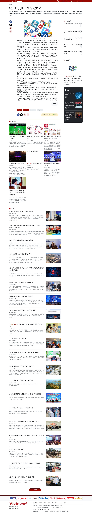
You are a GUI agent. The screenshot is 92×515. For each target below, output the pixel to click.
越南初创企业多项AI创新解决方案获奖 (21, 296)
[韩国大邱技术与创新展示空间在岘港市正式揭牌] (53, 426)
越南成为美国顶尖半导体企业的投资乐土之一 (73, 32)
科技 (10, 4)
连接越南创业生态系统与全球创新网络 (21, 282)
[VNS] (43, 498)
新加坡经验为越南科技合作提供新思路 (21, 240)
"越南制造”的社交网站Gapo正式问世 (17, 137)
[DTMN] (61, 498)
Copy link (10, 31)
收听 (68, 96)
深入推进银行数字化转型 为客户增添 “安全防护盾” (24, 352)
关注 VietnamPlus (46, 114)
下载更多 (35, 489)
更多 (12, 208)
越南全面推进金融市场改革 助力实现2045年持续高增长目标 (73, 38)
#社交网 (19, 110)
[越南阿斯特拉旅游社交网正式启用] (52, 156)
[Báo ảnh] (70, 498)
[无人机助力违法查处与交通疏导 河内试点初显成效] (53, 467)
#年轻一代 (33, 110)
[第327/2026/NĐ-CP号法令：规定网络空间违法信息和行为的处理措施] (53, 272)
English (63, 1)
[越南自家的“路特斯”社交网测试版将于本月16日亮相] (52, 129)
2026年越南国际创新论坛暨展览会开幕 (21, 408)
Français (67, 1)
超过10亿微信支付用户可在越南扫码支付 (73, 23)
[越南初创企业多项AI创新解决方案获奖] (53, 300)
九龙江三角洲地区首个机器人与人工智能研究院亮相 (25, 394)
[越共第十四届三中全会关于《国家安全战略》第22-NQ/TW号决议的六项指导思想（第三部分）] (73, 68)
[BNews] (30, 498)
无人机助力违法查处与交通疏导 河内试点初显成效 (24, 463)
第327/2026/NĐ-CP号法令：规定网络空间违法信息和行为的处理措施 (26, 269)
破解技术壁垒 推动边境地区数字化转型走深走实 (73, 52)
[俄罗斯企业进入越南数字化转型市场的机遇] (53, 314)
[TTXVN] (13, 498)
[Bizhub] (35, 498)
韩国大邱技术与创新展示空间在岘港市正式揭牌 (23, 421)
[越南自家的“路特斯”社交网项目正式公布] (35, 129)
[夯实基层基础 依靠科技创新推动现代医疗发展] (53, 328)
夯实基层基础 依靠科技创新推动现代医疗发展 (26, 325)
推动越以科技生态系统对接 (17, 338)
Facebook (10, 21)
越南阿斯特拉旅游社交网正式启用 (52, 164)
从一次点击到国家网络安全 (69, 93)
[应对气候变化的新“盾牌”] (53, 453)
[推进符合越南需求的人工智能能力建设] (53, 216)
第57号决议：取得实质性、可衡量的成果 (21, 477)
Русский (78, 1)
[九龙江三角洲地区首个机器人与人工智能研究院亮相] (53, 398)
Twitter (10, 25)
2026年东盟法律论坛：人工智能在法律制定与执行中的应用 (26, 436)
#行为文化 (26, 110)
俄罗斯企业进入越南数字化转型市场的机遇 (22, 310)
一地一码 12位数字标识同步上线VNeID (21, 380)
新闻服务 (61, 502)
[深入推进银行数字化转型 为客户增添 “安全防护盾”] (53, 356)
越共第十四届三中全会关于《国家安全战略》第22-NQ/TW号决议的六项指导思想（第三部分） (73, 79)
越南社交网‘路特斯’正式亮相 (17, 163)
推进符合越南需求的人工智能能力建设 (21, 212)
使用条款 (41, 502)
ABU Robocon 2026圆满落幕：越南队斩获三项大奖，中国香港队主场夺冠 (26, 227)
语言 (52, 502)
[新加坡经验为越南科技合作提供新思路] (53, 244)
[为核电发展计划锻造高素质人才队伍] (53, 258)
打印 (10, 28)
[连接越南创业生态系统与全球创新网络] (53, 286)
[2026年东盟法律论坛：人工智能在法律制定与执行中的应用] (53, 440)
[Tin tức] (23, 498)
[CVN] (52, 498)
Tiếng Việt (58, 1)
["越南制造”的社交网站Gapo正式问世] (17, 129)
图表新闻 (68, 60)
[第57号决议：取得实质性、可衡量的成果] (53, 481)
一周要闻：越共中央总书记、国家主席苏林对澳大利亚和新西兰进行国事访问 (69, 115)
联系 (69, 502)
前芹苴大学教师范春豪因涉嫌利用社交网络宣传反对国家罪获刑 (17, 192)
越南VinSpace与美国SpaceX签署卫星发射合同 (73, 45)
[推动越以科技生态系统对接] (53, 343)
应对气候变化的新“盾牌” (16, 449)
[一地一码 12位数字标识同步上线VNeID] (53, 384)
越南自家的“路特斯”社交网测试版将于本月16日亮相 (52, 137)
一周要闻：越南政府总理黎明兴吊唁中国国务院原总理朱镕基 (69, 104)
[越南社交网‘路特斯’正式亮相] (17, 156)
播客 (68, 90)
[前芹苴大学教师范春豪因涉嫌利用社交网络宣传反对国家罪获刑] (17, 183)
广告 (65, 502)
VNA (56, 502)
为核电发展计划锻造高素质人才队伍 (20, 254)
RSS (45, 502)
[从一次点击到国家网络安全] (78, 95)
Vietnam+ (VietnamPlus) (19, 1)
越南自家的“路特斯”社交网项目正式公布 (35, 137)
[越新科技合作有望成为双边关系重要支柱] (53, 370)
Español (72, 1)
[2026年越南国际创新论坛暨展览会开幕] (53, 412)
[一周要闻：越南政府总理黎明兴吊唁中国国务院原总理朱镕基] (78, 105)
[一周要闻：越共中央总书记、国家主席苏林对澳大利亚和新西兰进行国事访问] (78, 115)
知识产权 (35, 502)
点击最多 (68, 21)
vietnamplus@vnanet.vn (43, 509)
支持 (49, 502)
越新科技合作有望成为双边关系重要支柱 (21, 366)
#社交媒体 (40, 110)
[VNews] (18, 498)
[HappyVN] (79, 498)
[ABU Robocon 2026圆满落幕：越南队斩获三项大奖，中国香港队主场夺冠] (53, 230)
